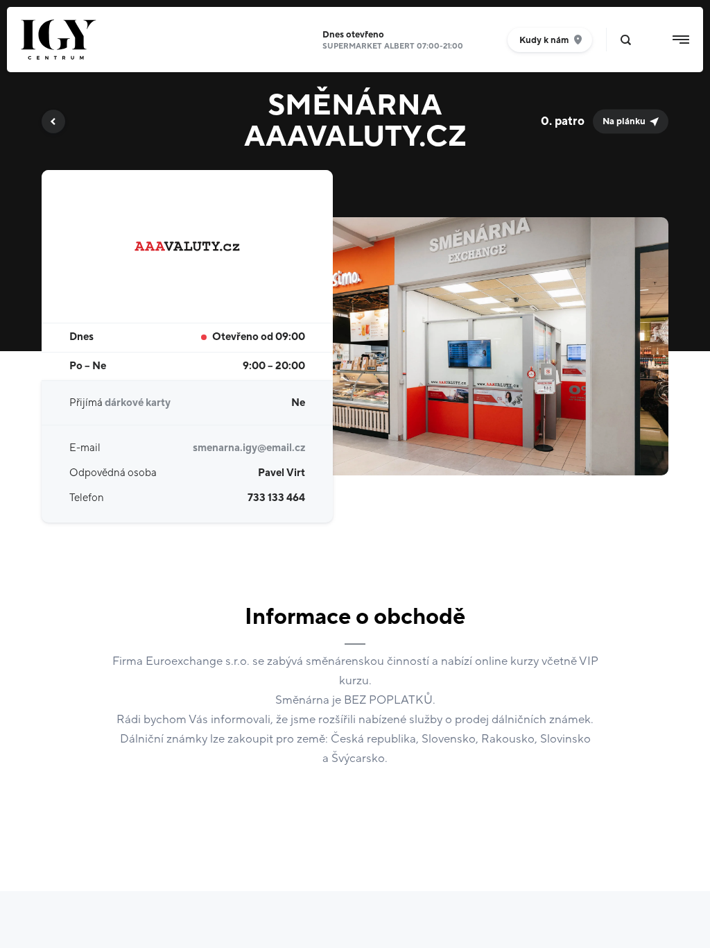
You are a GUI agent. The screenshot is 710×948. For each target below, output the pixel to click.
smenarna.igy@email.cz (249, 448)
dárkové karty (138, 402)
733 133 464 (276, 498)
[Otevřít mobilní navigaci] (681, 39)
